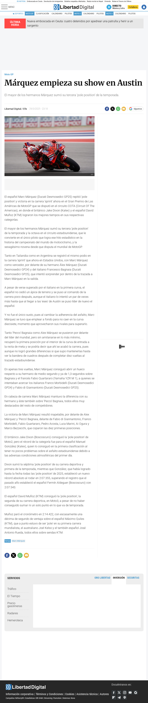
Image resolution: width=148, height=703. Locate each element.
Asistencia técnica (87, 694)
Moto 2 (77, 13)
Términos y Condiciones (49, 694)
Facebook (114, 692)
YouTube (130, 692)
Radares (12, 613)
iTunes (124, 697)
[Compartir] (107, 109)
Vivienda (107, 1)
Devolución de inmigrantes (53, 1)
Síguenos (138, 109)
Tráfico (11, 589)
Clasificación (42, 13)
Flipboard (114, 697)
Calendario (57, 13)
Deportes (19, 13)
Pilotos (68, 13)
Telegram (119, 697)
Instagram (124, 692)
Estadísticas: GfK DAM (34, 698)
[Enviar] (118, 109)
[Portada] (73, 7)
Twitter (119, 692)
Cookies (69, 694)
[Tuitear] (112, 109)
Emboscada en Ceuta (34, 1)
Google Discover (135, 692)
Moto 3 (109, 13)
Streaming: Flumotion (52, 698)
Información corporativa (20, 694)
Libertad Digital (59, 687)
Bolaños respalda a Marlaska (74, 1)
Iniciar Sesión (143, 7)
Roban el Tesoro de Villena (121, 1)
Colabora (133, 7)
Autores (104, 694)
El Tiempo (13, 596)
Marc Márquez (18, 541)
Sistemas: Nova (69, 698)
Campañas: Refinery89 (15, 698)
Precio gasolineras (14, 605)
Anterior (138, 346)
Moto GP (29, 13)
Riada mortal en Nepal (95, 1)
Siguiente (141, 346)
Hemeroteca (15, 620)
